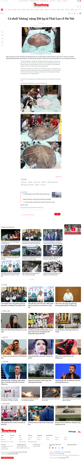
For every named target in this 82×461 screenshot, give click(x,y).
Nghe (2, 32)
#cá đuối (30, 182)
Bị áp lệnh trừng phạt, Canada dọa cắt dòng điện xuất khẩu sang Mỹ (9, 399)
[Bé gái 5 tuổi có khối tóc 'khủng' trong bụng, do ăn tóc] (68, 413)
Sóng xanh (14, 9)
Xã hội (6, 9)
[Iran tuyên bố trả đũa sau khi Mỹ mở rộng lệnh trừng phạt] (30, 392)
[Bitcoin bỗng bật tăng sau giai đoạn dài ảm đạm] (51, 392)
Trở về (2, 45)
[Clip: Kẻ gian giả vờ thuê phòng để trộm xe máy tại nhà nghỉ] (31, 266)
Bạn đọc (65, 439)
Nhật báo (12, 435)
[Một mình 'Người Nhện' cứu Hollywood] (68, 347)
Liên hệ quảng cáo (21, 444)
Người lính (47, 9)
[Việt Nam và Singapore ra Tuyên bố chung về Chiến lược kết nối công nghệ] (52, 235)
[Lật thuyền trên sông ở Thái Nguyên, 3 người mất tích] (10, 235)
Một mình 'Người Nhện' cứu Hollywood (64, 357)
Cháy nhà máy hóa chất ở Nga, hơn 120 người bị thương (39, 381)
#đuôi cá (44, 182)
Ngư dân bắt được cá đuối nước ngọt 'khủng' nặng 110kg (37, 199)
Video (76, 9)
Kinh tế (9, 9)
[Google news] (63, 448)
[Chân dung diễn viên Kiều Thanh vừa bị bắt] (41, 347)
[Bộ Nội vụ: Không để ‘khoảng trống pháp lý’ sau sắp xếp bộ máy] (52, 266)
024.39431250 (5, 448)
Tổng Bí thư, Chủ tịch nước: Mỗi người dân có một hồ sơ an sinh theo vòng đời (10, 275)
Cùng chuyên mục (7, 227)
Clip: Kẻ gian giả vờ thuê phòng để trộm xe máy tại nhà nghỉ (30, 274)
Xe (50, 9)
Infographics (49, 435)
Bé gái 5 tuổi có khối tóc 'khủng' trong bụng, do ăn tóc (67, 423)
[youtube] (80, 1)
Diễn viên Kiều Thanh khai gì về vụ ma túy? (14, 331)
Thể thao (42, 9)
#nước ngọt (37, 182)
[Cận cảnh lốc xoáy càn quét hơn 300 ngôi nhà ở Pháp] (71, 392)
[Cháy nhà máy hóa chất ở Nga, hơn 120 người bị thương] (41, 371)
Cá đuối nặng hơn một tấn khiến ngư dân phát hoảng (36, 194)
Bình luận (2, 42)
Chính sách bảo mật (72, 444)
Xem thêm (80, 10)
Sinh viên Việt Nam (44, 0)
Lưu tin (2, 38)
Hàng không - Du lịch (5, 441)
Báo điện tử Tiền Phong (41, 5)
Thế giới (28, 9)
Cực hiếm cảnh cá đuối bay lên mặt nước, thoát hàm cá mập (40, 202)
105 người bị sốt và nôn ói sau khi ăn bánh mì (13, 423)
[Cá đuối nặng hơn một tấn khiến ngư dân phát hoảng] (56, 195)
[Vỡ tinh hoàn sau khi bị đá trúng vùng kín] (41, 413)
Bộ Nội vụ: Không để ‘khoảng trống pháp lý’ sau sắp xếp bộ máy (52, 274)
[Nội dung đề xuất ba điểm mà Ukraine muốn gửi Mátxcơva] (68, 371)
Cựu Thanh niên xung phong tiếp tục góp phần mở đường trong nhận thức (31, 242)
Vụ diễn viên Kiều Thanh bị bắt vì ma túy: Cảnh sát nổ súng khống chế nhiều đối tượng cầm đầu (40, 331)
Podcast (30, 435)
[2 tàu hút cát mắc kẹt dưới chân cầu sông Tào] (10, 250)
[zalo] (59, 448)
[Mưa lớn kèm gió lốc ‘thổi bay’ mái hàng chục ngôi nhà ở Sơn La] (52, 250)
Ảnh (20, 435)
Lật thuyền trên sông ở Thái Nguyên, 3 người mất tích (10, 242)
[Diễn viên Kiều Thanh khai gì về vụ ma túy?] (14, 320)
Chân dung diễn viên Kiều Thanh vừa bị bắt (40, 357)
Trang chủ (2, 10)
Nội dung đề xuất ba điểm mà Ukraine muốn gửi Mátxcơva (67, 381)
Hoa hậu (72, 9)
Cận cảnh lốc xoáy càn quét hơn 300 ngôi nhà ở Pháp (71, 399)
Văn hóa (54, 9)
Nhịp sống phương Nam (32, 441)
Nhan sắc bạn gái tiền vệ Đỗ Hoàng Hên (13, 357)
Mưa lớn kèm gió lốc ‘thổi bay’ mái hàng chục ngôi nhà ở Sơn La (51, 258)
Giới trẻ (32, 9)
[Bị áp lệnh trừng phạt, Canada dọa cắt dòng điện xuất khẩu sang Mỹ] (10, 392)
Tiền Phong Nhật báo (34, 0)
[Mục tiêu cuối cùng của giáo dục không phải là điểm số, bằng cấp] (68, 294)
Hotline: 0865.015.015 (23, 0)
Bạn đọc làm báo (8, 457)
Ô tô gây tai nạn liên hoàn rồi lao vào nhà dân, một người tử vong (31, 258)
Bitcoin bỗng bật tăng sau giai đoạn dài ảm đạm (51, 399)
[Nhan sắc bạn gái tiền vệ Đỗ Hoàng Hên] (14, 347)
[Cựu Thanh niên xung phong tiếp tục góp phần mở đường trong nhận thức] (31, 235)
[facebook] (78, 1)
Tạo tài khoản (31, 207)
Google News (80, 13)
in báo (74, 13)
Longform (39, 435)
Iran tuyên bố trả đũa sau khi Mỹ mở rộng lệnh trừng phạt (29, 399)
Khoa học (67, 9)
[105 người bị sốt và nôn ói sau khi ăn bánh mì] (14, 413)
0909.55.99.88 (21, 446)
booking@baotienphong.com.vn (24, 447)
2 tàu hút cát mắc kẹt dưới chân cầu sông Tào (10, 258)
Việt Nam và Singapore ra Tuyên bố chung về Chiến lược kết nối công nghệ (52, 242)
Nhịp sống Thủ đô (22, 441)
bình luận (77, 13)
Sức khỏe (23, 9)
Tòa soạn (59, 0)
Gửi (57, 214)
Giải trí (58, 9)
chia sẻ (69, 13)
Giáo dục (62, 9)
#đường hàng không (53, 182)
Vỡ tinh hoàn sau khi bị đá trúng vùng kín (40, 423)
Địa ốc (19, 9)
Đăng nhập (23, 207)
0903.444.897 (37, 446)
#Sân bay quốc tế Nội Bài (27, 184)
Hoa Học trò (52, 0)
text (72, 13)
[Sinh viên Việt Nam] (72, 432)
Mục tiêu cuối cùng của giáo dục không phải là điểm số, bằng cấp (66, 304)
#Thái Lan (43, 184)
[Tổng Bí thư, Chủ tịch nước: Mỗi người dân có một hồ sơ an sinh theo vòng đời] (10, 266)
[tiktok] (56, 448)
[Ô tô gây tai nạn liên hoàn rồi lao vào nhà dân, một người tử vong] (31, 250)
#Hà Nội (37, 184)
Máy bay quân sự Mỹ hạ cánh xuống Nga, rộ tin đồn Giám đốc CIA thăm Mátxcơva (13, 382)
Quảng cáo (64, 0)
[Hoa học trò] (79, 432)
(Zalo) (26, 446)
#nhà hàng (23, 182)
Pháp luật (37, 9)
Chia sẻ (2, 35)
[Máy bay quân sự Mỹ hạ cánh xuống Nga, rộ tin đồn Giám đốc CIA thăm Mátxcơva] (14, 371)
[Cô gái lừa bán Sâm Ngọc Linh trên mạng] (68, 320)
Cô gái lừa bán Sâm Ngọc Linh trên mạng (66, 331)
